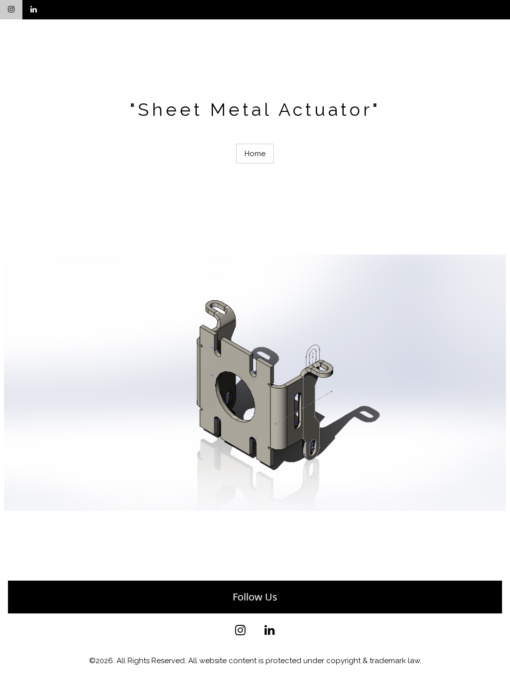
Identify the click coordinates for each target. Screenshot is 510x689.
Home (255, 153)
